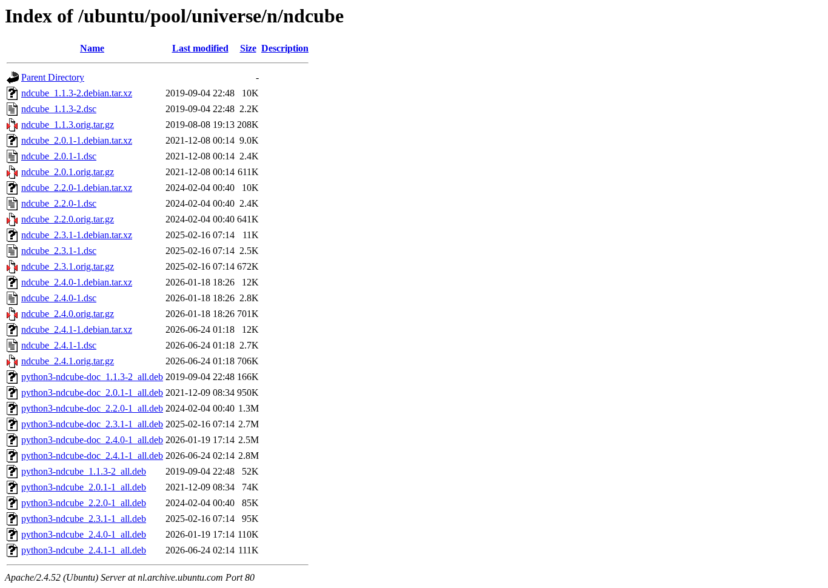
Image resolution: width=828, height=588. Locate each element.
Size (248, 48)
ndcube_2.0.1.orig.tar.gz (67, 172)
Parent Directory (52, 77)
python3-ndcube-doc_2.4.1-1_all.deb (92, 455)
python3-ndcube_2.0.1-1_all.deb (83, 487)
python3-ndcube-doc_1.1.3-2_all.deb (92, 377)
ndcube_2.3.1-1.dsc (58, 251)
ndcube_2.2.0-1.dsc (58, 203)
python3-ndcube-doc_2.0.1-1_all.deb (92, 392)
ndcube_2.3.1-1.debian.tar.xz (76, 235)
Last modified (200, 48)
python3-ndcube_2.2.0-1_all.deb (83, 503)
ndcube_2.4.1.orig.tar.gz (67, 361)
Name (92, 48)
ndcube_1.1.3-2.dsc (58, 109)
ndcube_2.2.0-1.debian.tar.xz (76, 187)
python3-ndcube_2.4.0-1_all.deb (83, 534)
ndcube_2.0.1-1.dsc (58, 156)
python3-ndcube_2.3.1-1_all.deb (83, 518)
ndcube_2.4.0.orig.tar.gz (67, 314)
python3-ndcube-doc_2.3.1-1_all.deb (92, 424)
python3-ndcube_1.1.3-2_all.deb (83, 471)
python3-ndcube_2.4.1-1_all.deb (83, 550)
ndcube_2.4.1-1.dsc (58, 345)
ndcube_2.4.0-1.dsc (58, 298)
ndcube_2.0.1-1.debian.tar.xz (76, 140)
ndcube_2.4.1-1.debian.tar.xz (76, 329)
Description (285, 48)
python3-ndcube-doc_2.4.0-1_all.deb (92, 440)
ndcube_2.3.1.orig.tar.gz (67, 266)
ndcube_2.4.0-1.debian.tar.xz (76, 282)
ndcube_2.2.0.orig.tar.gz (67, 219)
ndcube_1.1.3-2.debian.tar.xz (76, 93)
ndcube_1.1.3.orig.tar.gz (67, 124)
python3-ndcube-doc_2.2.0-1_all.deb (92, 408)
